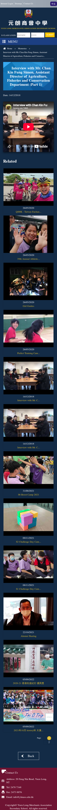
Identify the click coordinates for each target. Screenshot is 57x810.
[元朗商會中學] (28, 19)
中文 (53, 3)
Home (9, 48)
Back (31, 756)
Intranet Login (7, 3)
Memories (22, 48)
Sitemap (18, 3)
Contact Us (28, 3)
